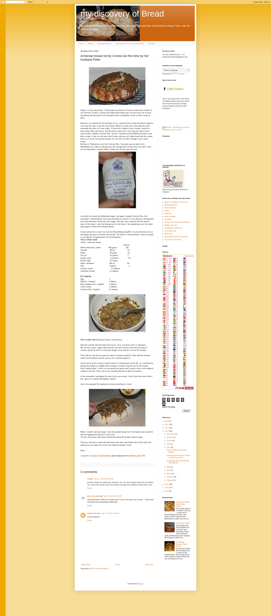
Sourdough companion (173, 228)
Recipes (151, 43)
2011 (167, 488)
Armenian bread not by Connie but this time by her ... (178, 456)
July (168, 444)
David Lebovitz (170, 208)
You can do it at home (172, 240)
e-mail (182, 55)
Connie (90, 479)
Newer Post (85, 565)
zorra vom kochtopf (95, 496)
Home (81, 43)
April (169, 470)
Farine (166, 211)
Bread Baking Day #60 (135, 456)
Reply (89, 488)
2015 (167, 424)
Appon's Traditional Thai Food (175, 202)
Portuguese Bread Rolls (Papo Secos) (183, 504)
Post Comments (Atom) (100, 569)
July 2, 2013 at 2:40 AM (113, 496)
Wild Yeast (168, 234)
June (169, 447)
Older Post (149, 565)
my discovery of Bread (122, 13)
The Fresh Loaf (170, 231)
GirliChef (167, 214)
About (90, 43)
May (169, 467)
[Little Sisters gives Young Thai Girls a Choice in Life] (174, 94)
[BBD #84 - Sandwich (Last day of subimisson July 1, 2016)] (176, 130)
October (170, 437)
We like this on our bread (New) (130, 43)
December (171, 434)
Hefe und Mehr (170, 217)
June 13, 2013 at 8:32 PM (103, 479)
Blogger (140, 584)
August (170, 441)
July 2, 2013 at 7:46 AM (110, 513)
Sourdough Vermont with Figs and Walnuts (178, 462)
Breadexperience (171, 205)
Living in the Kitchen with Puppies (177, 222)
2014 (167, 428)
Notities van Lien (170, 225)
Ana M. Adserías (93, 513)
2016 (167, 421)
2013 (167, 431)
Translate (181, 74)
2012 (167, 484)
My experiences (104, 43)
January (170, 480)
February (170, 477)
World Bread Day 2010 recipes (176, 237)
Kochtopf (167, 219)
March (169, 474)
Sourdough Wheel (183, 523)
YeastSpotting (105, 456)
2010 (167, 491)
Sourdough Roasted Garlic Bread (181, 544)
